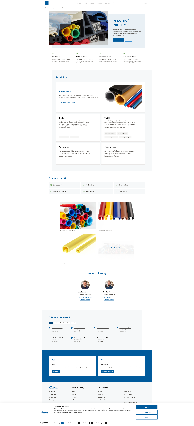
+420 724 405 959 (109, 300)
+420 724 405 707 (85, 300)
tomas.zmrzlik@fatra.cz (85, 297)
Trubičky (73, 322)
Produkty (79, 3)
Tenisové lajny (66, 322)
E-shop (107, 3)
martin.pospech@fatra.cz (109, 297)
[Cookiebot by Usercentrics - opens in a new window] (44, 423)
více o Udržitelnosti (107, 371)
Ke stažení (127, 391)
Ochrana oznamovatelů (131, 400)
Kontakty (92, 3)
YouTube (53, 397)
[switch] (78, 423)
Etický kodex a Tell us (130, 402)
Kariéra (100, 391)
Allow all (147, 407)
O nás (85, 3)
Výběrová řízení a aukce (105, 400)
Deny (146, 417)
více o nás (55, 371)
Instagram (53, 400)
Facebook (53, 394)
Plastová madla (58, 322)
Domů (46, 7)
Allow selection (147, 412)
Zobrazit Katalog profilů (68, 102)
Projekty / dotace (129, 397)
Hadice (51, 322)
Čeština (145, 3)
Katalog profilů (118, 40)
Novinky (100, 394)
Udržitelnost (100, 3)
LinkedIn (52, 391)
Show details (113, 423)
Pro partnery (128, 394)
